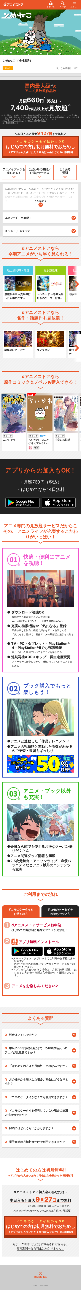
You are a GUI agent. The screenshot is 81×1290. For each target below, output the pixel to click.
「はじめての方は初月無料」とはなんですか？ (38, 1065)
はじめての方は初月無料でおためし (40, 147)
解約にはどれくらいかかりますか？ (31, 1128)
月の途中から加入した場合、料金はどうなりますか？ (36, 1081)
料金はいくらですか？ (23, 1034)
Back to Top (40, 1277)
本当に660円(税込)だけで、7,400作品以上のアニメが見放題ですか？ (36, 1050)
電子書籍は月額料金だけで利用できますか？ (37, 1141)
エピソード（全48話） (18, 217)
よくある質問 (65, 171)
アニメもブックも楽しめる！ (14, 171)
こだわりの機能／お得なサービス (39, 171)
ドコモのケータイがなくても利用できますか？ (38, 1097)
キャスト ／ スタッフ (17, 230)
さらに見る (40, 200)
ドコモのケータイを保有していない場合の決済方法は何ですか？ (36, 1112)
